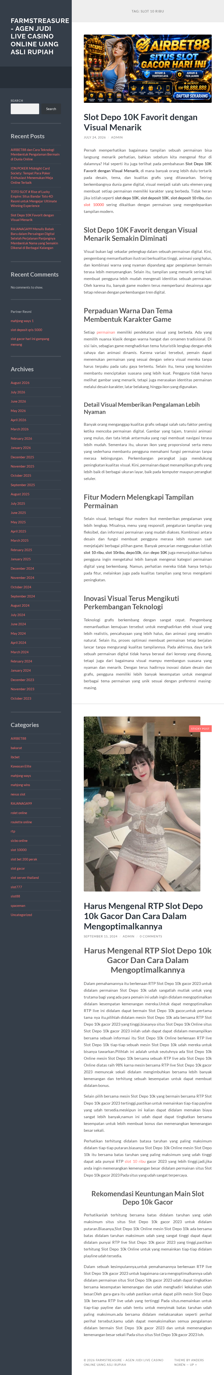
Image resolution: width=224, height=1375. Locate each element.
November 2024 (22, 578)
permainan (106, 332)
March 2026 (20, 429)
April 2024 (18, 643)
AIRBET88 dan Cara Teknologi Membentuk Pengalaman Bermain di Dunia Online (35, 154)
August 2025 (20, 494)
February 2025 (21, 550)
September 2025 (23, 485)
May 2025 (18, 522)
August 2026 (20, 383)
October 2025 (21, 475)
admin (117, 137)
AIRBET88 (18, 738)
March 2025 (20, 540)
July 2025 (18, 503)
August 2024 (20, 605)
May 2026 (18, 411)
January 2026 (21, 448)
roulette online (21, 822)
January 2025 (21, 559)
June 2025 (18, 513)
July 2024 (18, 615)
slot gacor (18, 868)
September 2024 (23, 596)
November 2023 (22, 689)
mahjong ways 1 (22, 321)
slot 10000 (19, 850)
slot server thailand (25, 877)
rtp (13, 831)
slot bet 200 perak (24, 859)
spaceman (18, 905)
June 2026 (18, 401)
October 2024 (21, 587)
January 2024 (21, 670)
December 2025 (22, 457)
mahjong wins (20, 785)
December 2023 (22, 680)
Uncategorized (21, 915)
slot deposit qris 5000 (26, 330)
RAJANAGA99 (21, 803)
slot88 (15, 896)
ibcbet (15, 757)
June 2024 (18, 624)
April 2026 (18, 420)
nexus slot (18, 794)
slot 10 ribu (135, 1161)
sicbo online (19, 841)
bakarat (16, 748)
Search (17, 100)
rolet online (19, 813)
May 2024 (18, 633)
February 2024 (21, 661)
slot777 (16, 887)
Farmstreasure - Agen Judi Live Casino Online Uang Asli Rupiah (40, 36)
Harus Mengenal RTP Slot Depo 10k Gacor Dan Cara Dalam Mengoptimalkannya (143, 915)
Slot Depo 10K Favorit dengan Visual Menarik (141, 122)
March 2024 (20, 652)
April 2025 (18, 531)
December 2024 (22, 568)
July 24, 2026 (95, 137)
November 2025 (22, 466)
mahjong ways (21, 776)
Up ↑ (193, 1364)
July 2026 (18, 392)
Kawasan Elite (21, 766)
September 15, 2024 (100, 936)
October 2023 (21, 698)
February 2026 (21, 438)
